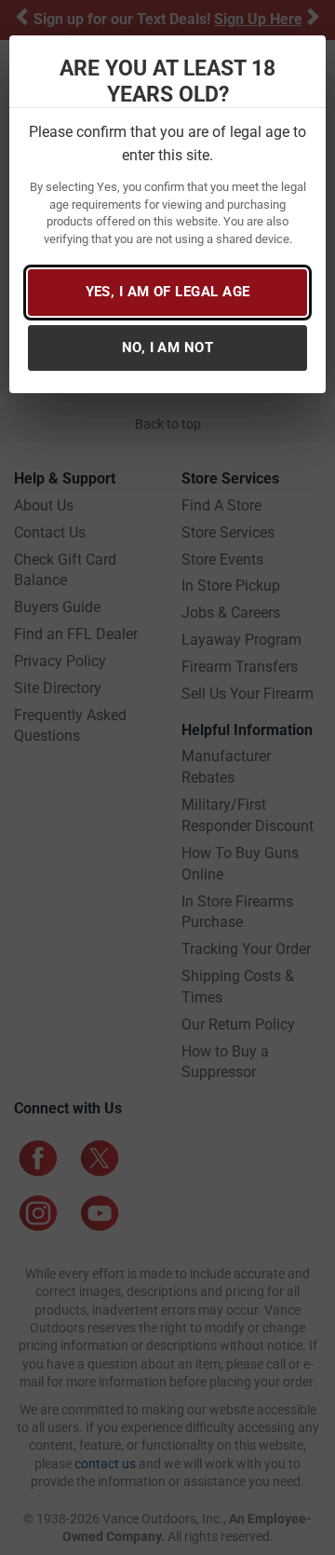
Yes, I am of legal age (168, 291)
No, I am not (167, 347)
